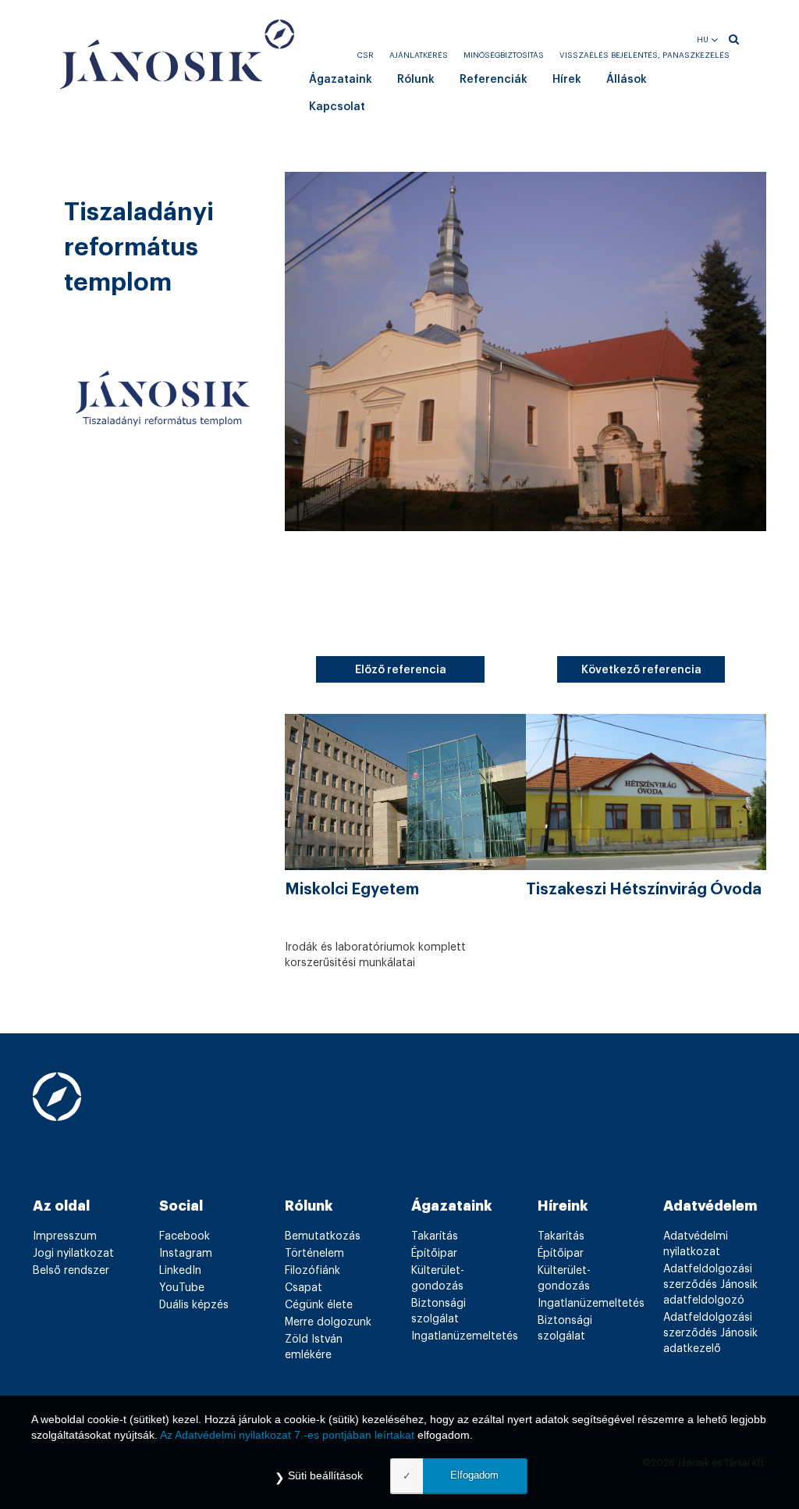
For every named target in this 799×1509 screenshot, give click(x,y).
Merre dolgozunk (328, 1322)
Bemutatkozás (322, 1236)
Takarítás (434, 1236)
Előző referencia (400, 670)
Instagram (185, 1253)
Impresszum (65, 1236)
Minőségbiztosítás (503, 55)
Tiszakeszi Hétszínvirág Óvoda (644, 889)
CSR (365, 55)
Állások (626, 79)
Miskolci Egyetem (352, 889)
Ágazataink (340, 79)
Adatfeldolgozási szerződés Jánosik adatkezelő (710, 1333)
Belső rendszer (71, 1270)
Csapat (303, 1287)
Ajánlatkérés (418, 55)
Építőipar (434, 1253)
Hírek (566, 79)
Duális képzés (194, 1305)
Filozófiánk (312, 1270)
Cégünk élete (319, 1305)
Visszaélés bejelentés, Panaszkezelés (644, 55)
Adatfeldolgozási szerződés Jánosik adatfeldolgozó (710, 1285)
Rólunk (416, 79)
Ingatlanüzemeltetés (464, 1336)
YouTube (181, 1287)
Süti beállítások (325, 1475)
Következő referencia (641, 670)
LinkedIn (180, 1270)
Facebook (184, 1236)
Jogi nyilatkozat (73, 1253)
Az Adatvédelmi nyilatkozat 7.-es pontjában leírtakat (287, 1435)
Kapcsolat (337, 107)
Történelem (314, 1253)
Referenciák (493, 79)
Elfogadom (474, 1475)
